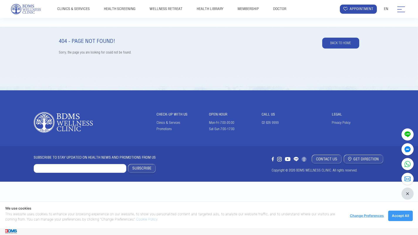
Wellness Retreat (166, 9)
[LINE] (407, 134)
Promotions (164, 129)
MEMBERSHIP (248, 9)
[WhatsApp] (407, 164)
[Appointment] (407, 179)
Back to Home (340, 43)
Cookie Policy (147, 219)
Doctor (279, 9)
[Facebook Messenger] (407, 149)
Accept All (400, 215)
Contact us (326, 159)
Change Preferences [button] (367, 215)
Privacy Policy (341, 123)
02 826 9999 (270, 123)
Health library (210, 9)
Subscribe (141, 168)
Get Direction (366, 159)
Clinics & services (73, 9)
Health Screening (119, 9)
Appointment (361, 9)
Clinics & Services (168, 123)
